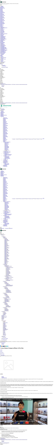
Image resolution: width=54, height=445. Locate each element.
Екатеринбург (5, 326)
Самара (4, 324)
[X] (3, 346)
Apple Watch (7, 289)
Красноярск (4, 328)
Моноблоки (6, 303)
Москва (4, 323)
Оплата (3, 376)
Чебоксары (4, 334)
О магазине (4, 312)
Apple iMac (7, 305)
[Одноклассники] (1, 346)
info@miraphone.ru (3, 83)
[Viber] (4, 346)
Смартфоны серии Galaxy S (9, 267)
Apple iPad (7, 296)
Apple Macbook (8, 284)
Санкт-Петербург (5, 322)
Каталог (4, 237)
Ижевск (4, 327)
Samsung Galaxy (7, 265)
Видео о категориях (4, 377)
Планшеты (6, 294)
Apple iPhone (6, 239)
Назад (4, 236)
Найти (1, 444)
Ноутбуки (6, 282)
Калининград (5, 325)
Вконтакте (3, 85)
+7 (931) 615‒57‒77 (2, 61)
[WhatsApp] (5, 346)
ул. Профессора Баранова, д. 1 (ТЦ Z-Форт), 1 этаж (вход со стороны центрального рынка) (14, 84)
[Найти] (1, 5)
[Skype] (6, 346)
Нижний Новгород (5, 329)
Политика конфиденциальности (5, 442)
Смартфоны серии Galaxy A (9, 277)
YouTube (3, 86)
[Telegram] (7, 346)
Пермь (4, 330)
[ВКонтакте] (0, 346)
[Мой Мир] (2, 346)
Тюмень (4, 332)
